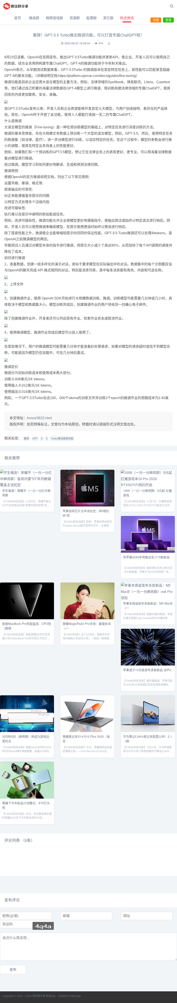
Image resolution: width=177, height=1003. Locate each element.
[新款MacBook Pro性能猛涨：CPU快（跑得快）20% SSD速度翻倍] (27, 618)
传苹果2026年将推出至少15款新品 (146, 557)
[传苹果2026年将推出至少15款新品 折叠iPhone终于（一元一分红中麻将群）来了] (148, 551)
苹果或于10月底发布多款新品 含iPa (147, 670)
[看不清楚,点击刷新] (43, 926)
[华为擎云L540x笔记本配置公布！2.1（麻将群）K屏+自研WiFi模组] (148, 731)
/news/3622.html (39, 418)
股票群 (91, 18)
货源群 (75, 18)
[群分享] (18, 6)
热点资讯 (127, 18)
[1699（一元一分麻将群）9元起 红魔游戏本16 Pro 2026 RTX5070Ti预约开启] (148, 485)
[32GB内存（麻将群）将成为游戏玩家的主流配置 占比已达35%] (27, 731)
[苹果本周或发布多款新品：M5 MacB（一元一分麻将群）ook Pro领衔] (148, 598)
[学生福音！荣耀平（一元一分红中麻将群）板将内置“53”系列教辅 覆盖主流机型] (27, 485)
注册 (156, 20)
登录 (168, 20)
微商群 (34, 18)
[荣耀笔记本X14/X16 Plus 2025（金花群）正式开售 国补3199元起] (87, 731)
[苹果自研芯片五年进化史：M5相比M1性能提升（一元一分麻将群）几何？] (87, 505)
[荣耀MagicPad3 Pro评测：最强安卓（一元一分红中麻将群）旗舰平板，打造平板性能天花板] (87, 618)
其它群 (108, 18)
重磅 (26, 438)
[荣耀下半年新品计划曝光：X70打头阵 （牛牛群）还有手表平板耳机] (27, 797)
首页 (17, 18)
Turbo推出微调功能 (62, 438)
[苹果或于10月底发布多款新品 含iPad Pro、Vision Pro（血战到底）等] (148, 664)
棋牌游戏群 (54, 18)
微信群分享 (39, 996)
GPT (35, 438)
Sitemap (76, 996)
